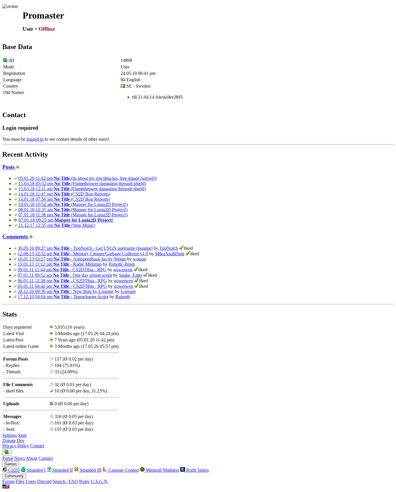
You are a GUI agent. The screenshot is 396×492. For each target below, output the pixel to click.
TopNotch (168, 248)
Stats (22, 435)
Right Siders (197, 470)
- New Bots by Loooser (66, 291)
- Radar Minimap (60, 264)
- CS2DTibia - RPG (62, 269)
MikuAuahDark (169, 253)
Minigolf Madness (162, 470)
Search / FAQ (65, 481)
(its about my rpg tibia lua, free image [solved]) (87, 178)
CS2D (13, 470)
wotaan (139, 258)
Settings (9, 435)
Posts (9, 167)
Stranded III (90, 470)
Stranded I (36, 470)
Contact (37, 445)
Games (11, 464)
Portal (7, 458)
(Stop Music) (56, 225)
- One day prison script (65, 275)
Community (14, 476)
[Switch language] (5, 486)
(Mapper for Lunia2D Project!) (73, 204)
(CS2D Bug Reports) (64, 193)
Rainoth (122, 296)
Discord (44, 481)
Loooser (128, 291)
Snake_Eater (130, 275)
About (31, 458)
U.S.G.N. (99, 481)
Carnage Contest (123, 470)
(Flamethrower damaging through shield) (82, 183)
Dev (21, 440)
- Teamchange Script (63, 296)
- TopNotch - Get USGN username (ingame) (85, 248)
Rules (84, 481)
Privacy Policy (15, 445)
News (19, 458)
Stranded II (62, 470)
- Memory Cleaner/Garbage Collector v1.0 (83, 253)
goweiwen (122, 269)
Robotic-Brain (122, 264)
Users (31, 481)
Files (20, 481)
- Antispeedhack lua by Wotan (72, 258)
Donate (9, 440)
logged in (34, 139)
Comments (15, 237)
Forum (8, 481)
